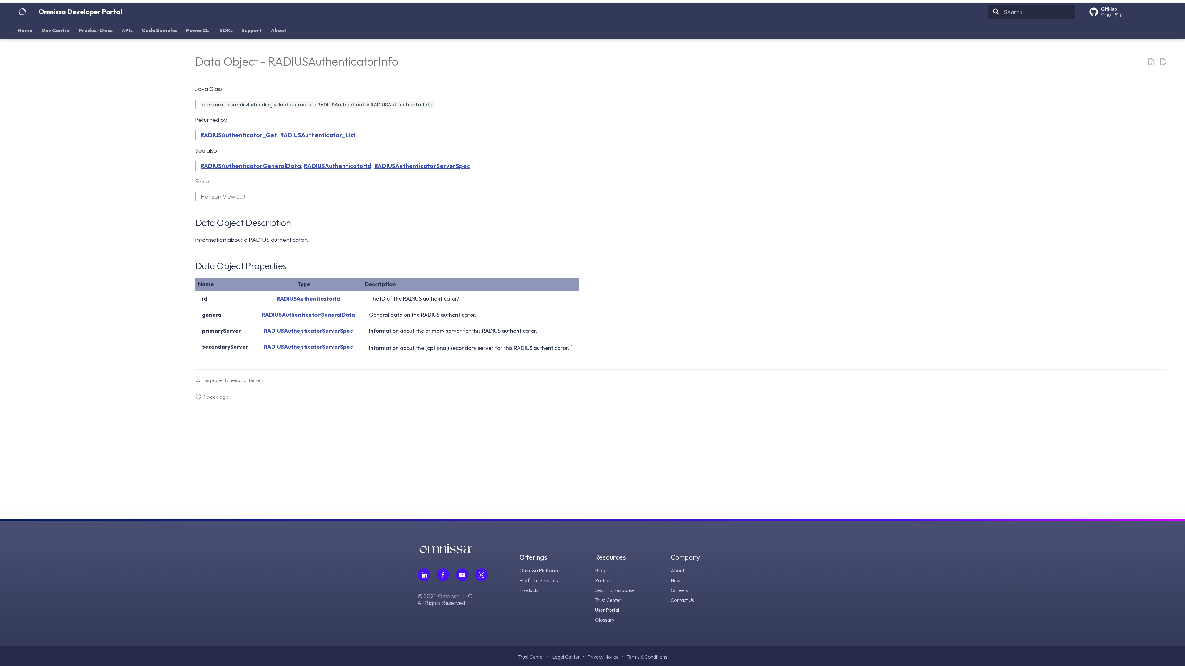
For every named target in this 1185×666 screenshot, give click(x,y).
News (677, 580)
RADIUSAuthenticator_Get (239, 135)
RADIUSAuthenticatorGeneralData (251, 166)
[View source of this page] (1150, 62)
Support (252, 30)
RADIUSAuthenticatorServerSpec (422, 166)
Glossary (604, 620)
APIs (127, 30)
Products (528, 590)
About (278, 30)
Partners (604, 580)
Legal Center (566, 657)
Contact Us (682, 600)
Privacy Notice (603, 657)
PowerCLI (198, 30)
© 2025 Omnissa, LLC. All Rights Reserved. (446, 599)
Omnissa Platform (538, 570)
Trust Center (608, 600)
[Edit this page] (1162, 62)
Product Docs (96, 30)
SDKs (226, 30)
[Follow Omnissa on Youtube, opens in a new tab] (462, 574)
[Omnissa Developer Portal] (22, 12)
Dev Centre (55, 30)
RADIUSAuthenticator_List (318, 135)
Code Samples (159, 30)
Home (25, 30)
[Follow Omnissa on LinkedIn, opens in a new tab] (424, 574)
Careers (679, 590)
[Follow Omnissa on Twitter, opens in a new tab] (481, 574)
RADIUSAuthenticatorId (337, 166)
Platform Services (538, 580)
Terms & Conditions (646, 657)
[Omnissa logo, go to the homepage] (446, 550)
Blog (600, 570)
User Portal (607, 610)
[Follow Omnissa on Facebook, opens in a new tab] (443, 574)
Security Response (615, 590)
